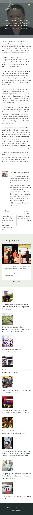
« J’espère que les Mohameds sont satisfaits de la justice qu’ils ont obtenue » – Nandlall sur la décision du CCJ (16, 476)
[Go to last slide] (4, 262)
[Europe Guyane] (10, 5)
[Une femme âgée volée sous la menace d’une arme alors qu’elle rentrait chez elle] (16, 402)
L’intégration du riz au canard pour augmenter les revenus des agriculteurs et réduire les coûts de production (16, 329)
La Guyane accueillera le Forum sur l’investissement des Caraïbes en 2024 (16, 269)
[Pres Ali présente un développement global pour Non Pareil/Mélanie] (16, 361)
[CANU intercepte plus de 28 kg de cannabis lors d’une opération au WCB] (16, 382)
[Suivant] (28, 262)
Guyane (16, 18)
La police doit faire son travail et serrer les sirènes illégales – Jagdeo (24, 215)
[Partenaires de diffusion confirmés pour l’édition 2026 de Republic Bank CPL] (16, 422)
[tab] (13, 281)
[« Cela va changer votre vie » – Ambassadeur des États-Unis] (16, 341)
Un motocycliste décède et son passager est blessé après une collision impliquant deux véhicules (15, 307)
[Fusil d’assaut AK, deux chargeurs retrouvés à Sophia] (16, 488)
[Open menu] (29, 5)
